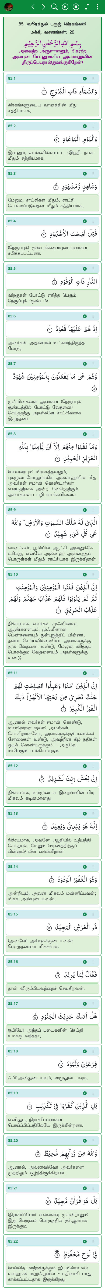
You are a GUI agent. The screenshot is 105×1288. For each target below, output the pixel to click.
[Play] (65, 7)
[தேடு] (54, 7)
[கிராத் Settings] (86, 7)
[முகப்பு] (8, 7)
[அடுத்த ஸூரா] (43, 7)
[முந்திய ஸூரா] (33, 7)
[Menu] (97, 7)
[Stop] (76, 7)
